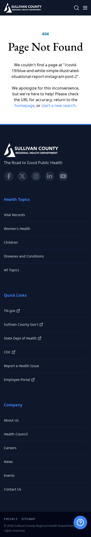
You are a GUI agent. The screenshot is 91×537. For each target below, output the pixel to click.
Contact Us (12, 489)
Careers (10, 448)
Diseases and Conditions (24, 256)
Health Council (16, 434)
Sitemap (28, 519)
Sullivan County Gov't (21, 324)
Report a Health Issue (21, 365)
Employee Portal (17, 379)
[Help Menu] (80, 522)
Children (11, 242)
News (8, 461)
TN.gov (9, 310)
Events (9, 475)
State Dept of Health (20, 338)
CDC (7, 352)
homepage (24, 105)
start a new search (58, 105)
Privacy (10, 519)
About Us (11, 420)
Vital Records (14, 214)
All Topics (11, 270)
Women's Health (17, 228)
